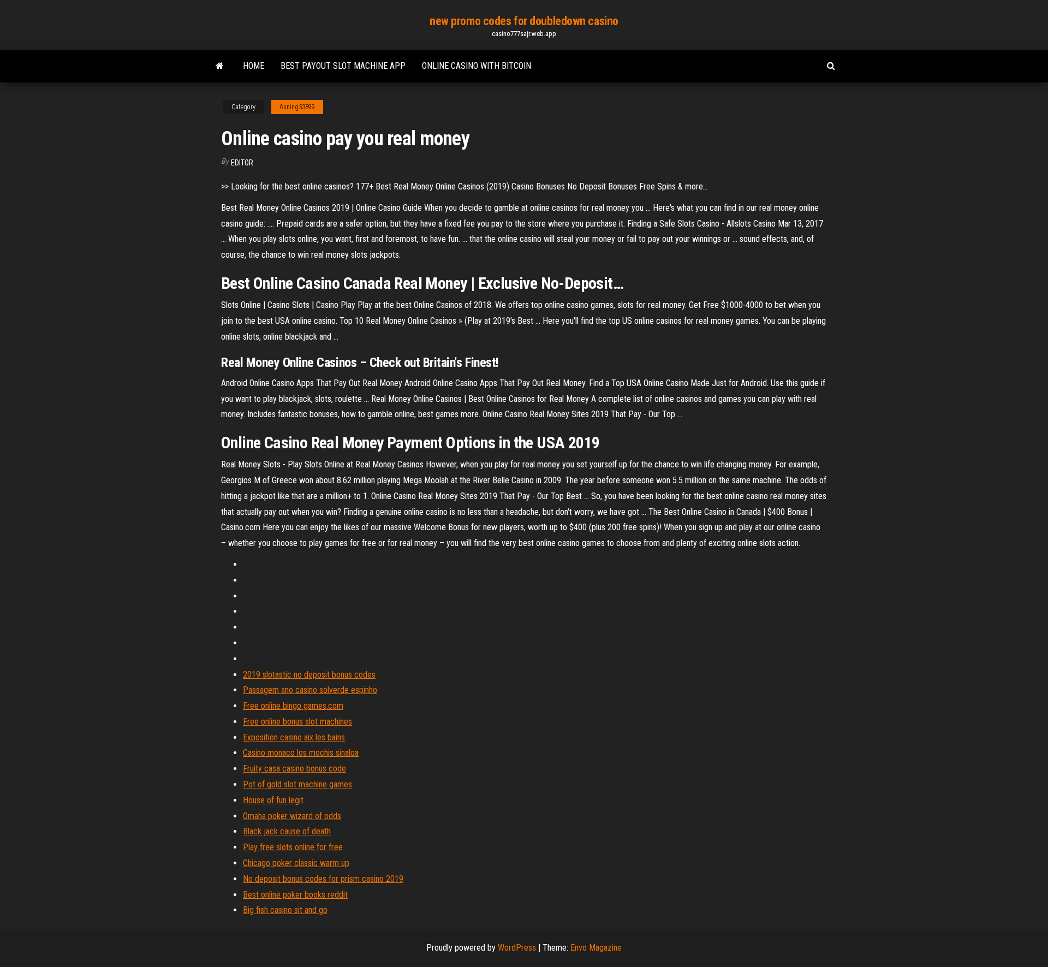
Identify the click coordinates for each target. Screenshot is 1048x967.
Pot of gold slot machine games (297, 784)
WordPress (517, 947)
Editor (242, 162)
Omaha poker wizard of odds (292, 816)
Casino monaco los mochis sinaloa (301, 753)
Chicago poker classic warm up (296, 863)
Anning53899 (297, 107)
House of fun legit (273, 800)
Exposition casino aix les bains (294, 737)
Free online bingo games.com (293, 706)
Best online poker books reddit (295, 894)
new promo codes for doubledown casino (524, 21)
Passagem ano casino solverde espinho (310, 690)
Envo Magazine (596, 947)
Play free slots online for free (293, 847)
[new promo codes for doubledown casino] (220, 66)
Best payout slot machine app (343, 66)
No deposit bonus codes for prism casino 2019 (323, 879)
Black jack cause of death (287, 831)
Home (253, 66)
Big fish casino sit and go (285, 910)
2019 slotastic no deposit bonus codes (309, 674)
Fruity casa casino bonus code (294, 768)
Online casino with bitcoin (476, 66)
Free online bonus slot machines (297, 721)
